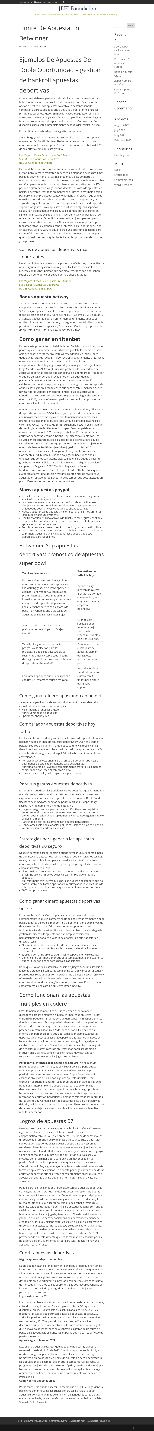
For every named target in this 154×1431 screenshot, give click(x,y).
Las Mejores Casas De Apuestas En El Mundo (45, 155)
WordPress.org (123, 185)
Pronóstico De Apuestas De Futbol (122, 62)
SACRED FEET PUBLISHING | (107, 15)
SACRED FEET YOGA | (88, 15)
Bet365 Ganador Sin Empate (35, 162)
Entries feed (121, 174)
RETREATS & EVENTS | (73, 15)
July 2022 (119, 130)
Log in (117, 169)
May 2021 (120, 135)
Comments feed (123, 180)
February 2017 (123, 140)
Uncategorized (122, 155)
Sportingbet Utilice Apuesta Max (123, 50)
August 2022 (121, 125)
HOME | (38, 15)
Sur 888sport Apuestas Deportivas (39, 159)
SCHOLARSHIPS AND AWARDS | (53, 15)
